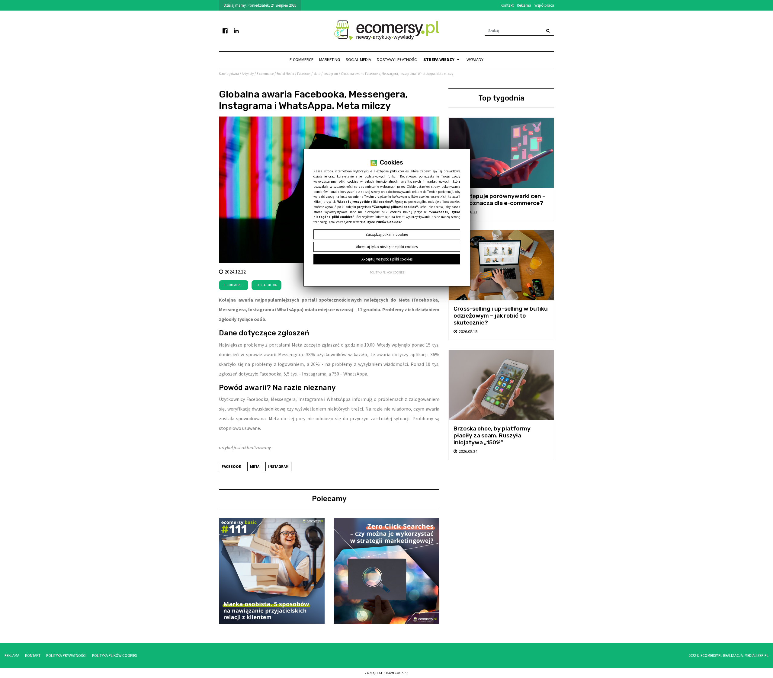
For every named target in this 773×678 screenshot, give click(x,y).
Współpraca (544, 5)
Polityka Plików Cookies (114, 655)
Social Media (358, 59)
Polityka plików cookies (387, 272)
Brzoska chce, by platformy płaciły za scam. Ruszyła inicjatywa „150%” (492, 435)
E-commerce (301, 59)
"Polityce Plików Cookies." (381, 222)
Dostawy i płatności (397, 59)
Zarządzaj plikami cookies (386, 673)
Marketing (329, 59)
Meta (254, 466)
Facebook (231, 466)
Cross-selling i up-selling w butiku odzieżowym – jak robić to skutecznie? (501, 315)
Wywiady (475, 59)
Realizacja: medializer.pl (745, 655)
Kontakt (507, 5)
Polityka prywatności (66, 655)
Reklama (524, 5)
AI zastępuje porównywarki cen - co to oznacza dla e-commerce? (499, 199)
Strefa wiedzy (439, 59)
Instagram (278, 466)
